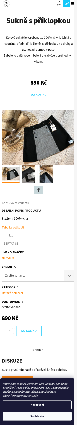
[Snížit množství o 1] (13, 333)
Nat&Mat (8, 258)
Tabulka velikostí (13, 227)
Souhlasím (37, 416)
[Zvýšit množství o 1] (13, 328)
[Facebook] (38, 190)
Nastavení (37, 405)
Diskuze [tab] (37, 350)
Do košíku (38, 95)
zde (35, 396)
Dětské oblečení (12, 293)
